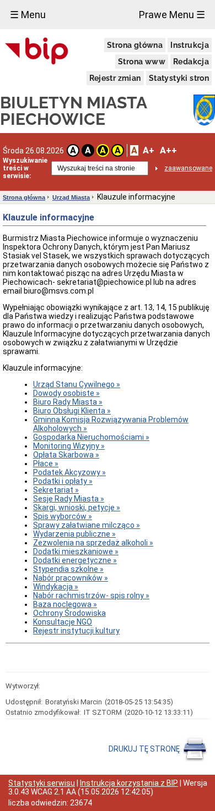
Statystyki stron (179, 78)
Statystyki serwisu (41, 783)
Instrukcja (189, 45)
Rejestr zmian (115, 78)
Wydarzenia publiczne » (74, 533)
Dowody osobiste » (66, 393)
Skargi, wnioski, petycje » (76, 507)
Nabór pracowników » (70, 577)
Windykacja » (55, 586)
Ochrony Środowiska (69, 613)
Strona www (141, 61)
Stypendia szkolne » (68, 569)
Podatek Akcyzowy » (69, 472)
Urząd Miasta (71, 197)
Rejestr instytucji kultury (76, 630)
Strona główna (135, 45)
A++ (168, 150)
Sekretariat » (56, 490)
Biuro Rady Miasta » (68, 402)
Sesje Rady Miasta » (68, 498)
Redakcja (191, 61)
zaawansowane (188, 168)
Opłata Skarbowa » (66, 454)
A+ (148, 150)
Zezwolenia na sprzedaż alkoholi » (93, 542)
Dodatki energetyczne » (75, 560)
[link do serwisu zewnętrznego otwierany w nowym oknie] (36, 52)
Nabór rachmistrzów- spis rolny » (91, 595)
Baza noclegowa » (65, 604)
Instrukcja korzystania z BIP (129, 783)
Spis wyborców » (62, 516)
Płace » (45, 463)
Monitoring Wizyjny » (69, 446)
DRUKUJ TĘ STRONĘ (145, 748)
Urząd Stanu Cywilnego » (76, 384)
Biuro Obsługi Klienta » (72, 410)
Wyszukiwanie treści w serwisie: (25, 168)
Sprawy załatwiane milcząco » (86, 525)
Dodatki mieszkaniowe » (76, 551)
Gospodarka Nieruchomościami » (91, 437)
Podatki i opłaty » (63, 481)
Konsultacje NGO (62, 621)
